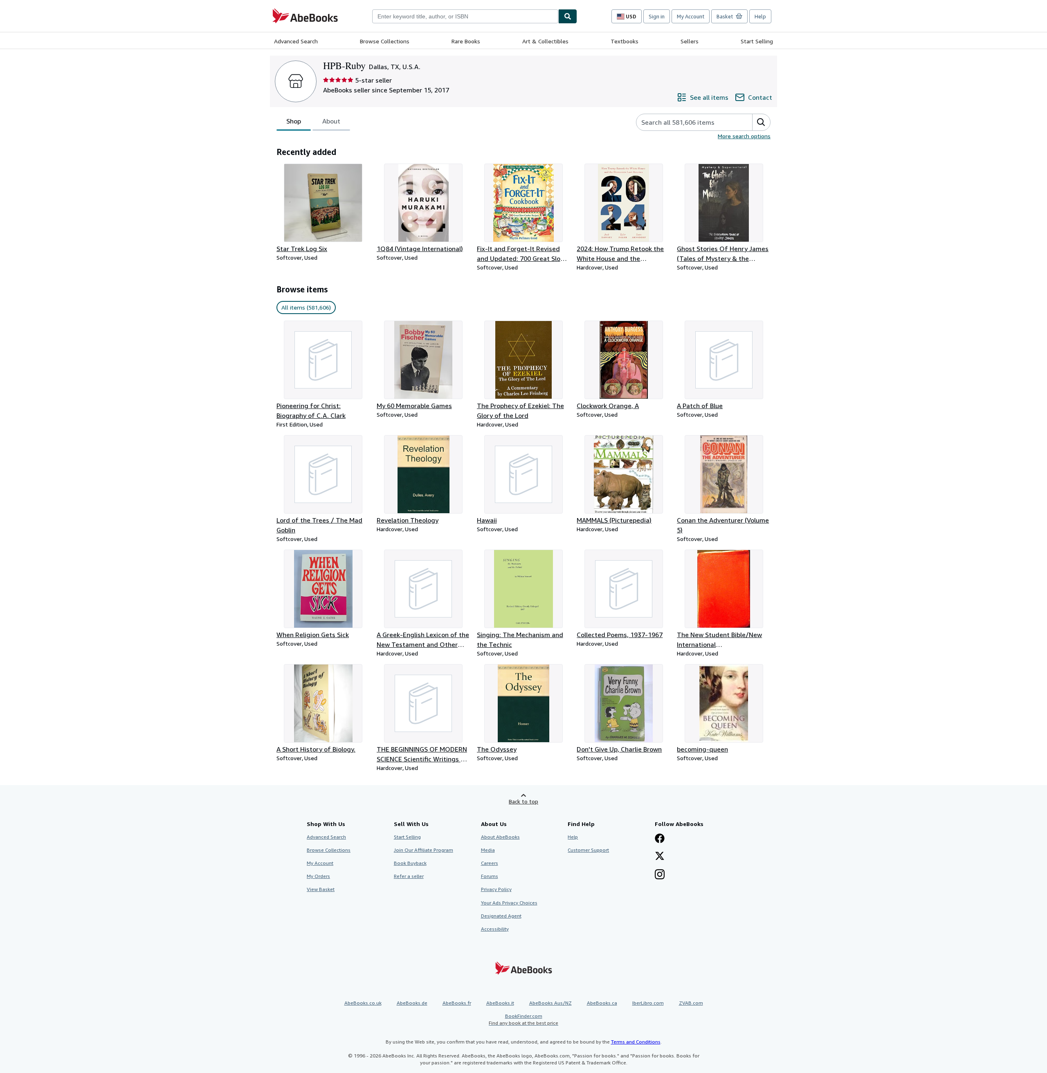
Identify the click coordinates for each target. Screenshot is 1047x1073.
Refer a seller (409, 876)
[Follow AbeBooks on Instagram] (660, 875)
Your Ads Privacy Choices (509, 903)
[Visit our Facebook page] (660, 839)
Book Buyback (410, 863)
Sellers (690, 41)
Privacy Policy (496, 889)
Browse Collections (384, 41)
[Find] (568, 16)
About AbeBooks (500, 837)
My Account (690, 16)
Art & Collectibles (545, 41)
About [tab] (331, 121)
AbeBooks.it (500, 1003)
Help (760, 16)
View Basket (321, 889)
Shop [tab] (293, 121)
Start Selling (757, 41)
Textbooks (624, 41)
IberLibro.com (648, 1003)
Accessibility (495, 929)
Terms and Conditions (636, 1042)
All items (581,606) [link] (306, 307)
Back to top (523, 801)
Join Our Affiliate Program (423, 850)
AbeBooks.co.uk (363, 1003)
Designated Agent (501, 916)
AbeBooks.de (412, 1003)
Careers (489, 863)
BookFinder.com (523, 1019)
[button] (761, 122)
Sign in (657, 16)
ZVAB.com (691, 1003)
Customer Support (588, 850)
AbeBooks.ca (602, 1003)
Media (488, 850)
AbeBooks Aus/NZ (550, 1003)
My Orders (318, 876)
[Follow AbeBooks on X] (660, 856)
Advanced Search (296, 41)
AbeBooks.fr (457, 1003)
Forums (489, 876)
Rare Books (466, 41)
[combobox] (465, 16)
